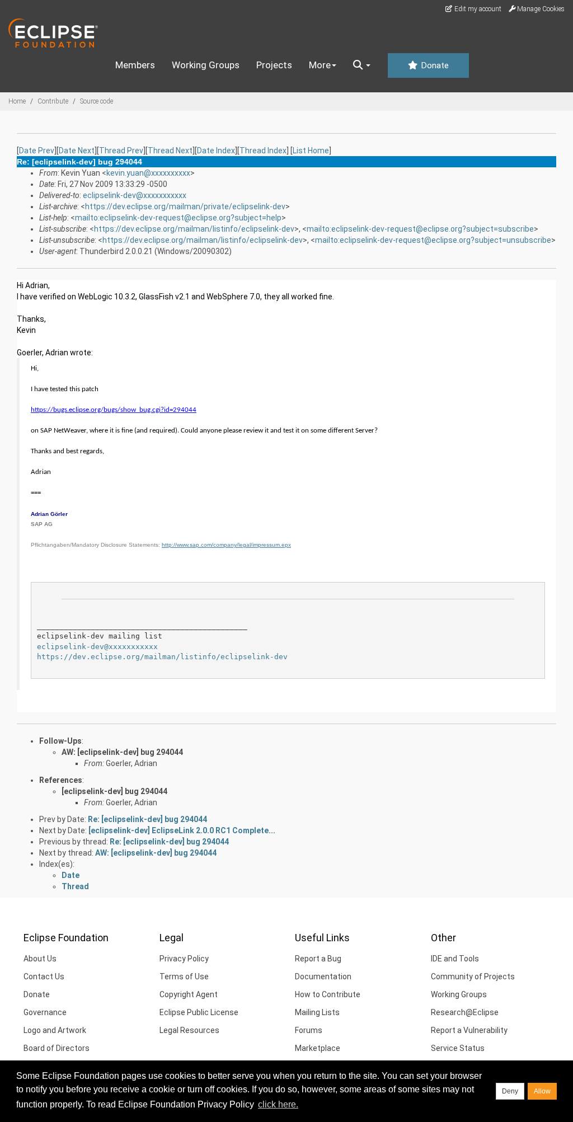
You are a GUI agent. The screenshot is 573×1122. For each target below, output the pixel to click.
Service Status (458, 1048)
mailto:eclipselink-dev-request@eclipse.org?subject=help (178, 217)
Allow (542, 1091)
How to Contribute (327, 994)
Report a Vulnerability (469, 1030)
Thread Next (170, 150)
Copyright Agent (188, 994)
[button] (361, 65)
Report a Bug (318, 958)
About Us (40, 958)
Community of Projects (473, 976)
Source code (96, 101)
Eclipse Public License (198, 1012)
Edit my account (477, 9)
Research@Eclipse (465, 1012)
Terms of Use (184, 976)
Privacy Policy (184, 958)
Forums (308, 1030)
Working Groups (205, 65)
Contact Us (44, 976)
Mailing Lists (317, 1012)
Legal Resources (189, 1030)
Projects (274, 65)
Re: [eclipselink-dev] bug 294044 (147, 819)
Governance (45, 1012)
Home (17, 101)
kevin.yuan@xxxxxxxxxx (148, 172)
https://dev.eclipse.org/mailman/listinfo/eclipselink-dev (194, 228)
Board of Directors (57, 1048)
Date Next (77, 150)
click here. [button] (278, 1104)
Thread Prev (121, 150)
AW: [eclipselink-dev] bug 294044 (122, 752)
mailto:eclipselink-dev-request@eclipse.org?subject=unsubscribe (433, 240)
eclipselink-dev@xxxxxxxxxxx (134, 195)
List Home (311, 150)
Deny (510, 1091)
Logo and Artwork (55, 1030)
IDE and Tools (455, 958)
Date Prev (36, 150)
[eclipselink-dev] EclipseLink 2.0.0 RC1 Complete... (181, 830)
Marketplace (317, 1048)
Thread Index (262, 150)
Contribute (52, 101)
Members (135, 65)
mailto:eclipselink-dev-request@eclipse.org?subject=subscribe (420, 228)
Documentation (323, 976)
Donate (434, 65)
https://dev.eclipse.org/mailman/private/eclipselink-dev (185, 206)
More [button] (320, 65)
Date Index (216, 150)
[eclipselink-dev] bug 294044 (114, 791)
